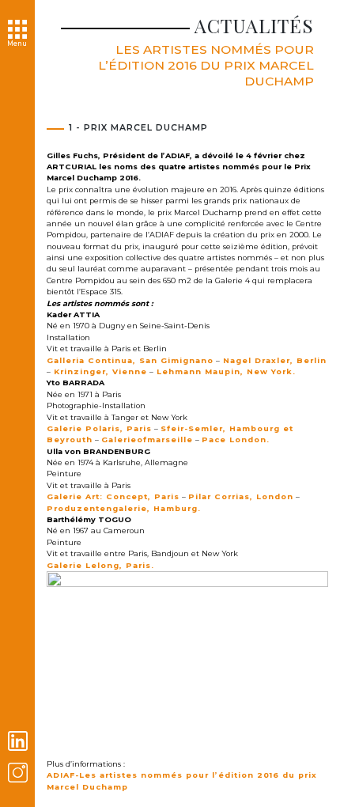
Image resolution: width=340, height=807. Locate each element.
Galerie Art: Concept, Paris (113, 496)
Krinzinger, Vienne (99, 371)
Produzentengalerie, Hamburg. (124, 508)
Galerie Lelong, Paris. (100, 565)
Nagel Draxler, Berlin (273, 360)
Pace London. (236, 439)
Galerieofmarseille (147, 439)
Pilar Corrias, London (240, 496)
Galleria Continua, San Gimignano (130, 360)
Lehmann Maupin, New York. (224, 371)
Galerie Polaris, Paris (99, 428)
